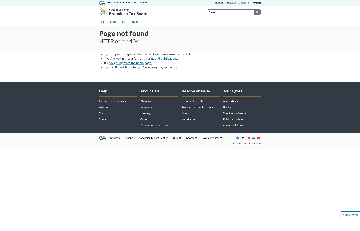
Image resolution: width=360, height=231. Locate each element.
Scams (186, 113)
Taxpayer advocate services (198, 107)
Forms (112, 21)
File (102, 21)
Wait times (105, 107)
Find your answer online (113, 101)
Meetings (146, 113)
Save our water (212, 137)
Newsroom (146, 107)
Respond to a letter (193, 101)
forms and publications (161, 58)
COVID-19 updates (185, 137)
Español (129, 137)
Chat (101, 113)
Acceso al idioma (233, 125)
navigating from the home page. (130, 63)
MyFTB (242, 2)
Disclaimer (229, 107)
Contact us (231, 2)
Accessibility (230, 101)
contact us (171, 67)
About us (219, 2)
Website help (189, 119)
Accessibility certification (153, 137)
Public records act (234, 119)
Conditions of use (242, 113)
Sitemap (115, 137)
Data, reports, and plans (154, 125)
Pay (123, 21)
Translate (256, 3)
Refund (134, 21)
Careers (145, 119)
